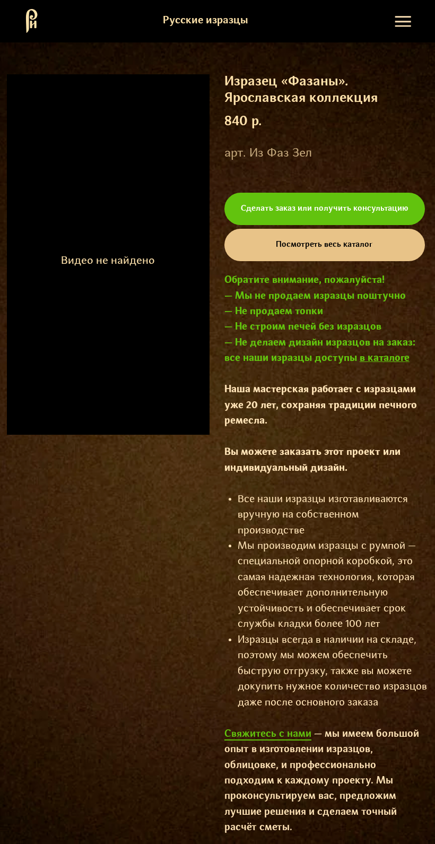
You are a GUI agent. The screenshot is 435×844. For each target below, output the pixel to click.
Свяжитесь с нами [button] (267, 734)
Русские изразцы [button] (205, 20)
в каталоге (385, 358)
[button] (324, 209)
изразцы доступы (315, 358)
